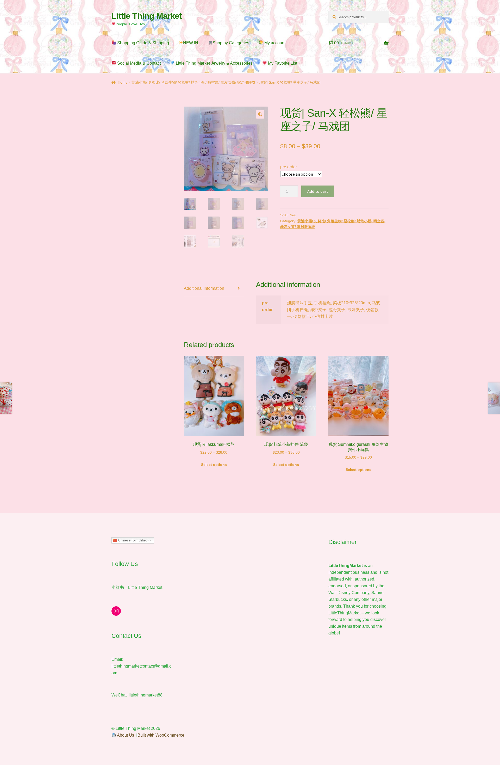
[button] (260, 114)
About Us (125, 735)
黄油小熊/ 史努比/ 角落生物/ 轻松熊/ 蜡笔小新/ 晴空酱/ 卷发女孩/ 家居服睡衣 (193, 82)
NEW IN (190, 43)
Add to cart (317, 191)
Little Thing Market (146, 16)
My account (274, 43)
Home (123, 82)
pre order (288, 167)
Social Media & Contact (138, 63)
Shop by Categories (231, 43)
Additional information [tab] (204, 288)
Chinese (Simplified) (132, 540)
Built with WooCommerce (161, 735)
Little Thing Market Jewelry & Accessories (214, 63)
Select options (214, 464)
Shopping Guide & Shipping (142, 43)
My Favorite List (282, 63)
